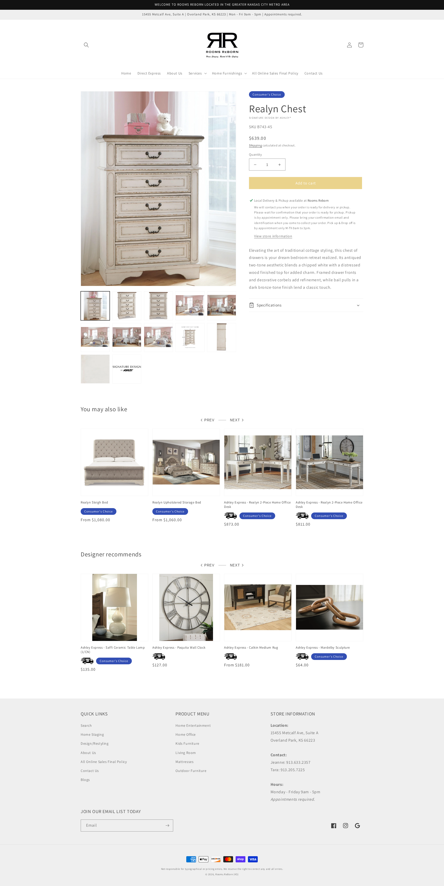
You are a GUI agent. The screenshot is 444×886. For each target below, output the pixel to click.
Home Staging (92, 734)
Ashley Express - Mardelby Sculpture (323, 648)
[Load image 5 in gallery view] (221, 305)
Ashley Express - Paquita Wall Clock (179, 648)
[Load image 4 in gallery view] (190, 305)
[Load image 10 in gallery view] (221, 337)
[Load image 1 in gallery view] (95, 305)
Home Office (185, 734)
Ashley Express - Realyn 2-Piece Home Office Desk (257, 504)
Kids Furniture (187, 743)
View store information (273, 236)
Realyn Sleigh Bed (94, 502)
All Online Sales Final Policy (104, 761)
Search (86, 725)
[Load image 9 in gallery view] (190, 337)
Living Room (185, 752)
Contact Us (90, 770)
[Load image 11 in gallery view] (95, 369)
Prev (209, 420)
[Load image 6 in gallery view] (95, 337)
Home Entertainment (193, 725)
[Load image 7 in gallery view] (126, 337)
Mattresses (184, 761)
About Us (88, 752)
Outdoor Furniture (190, 770)
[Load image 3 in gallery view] (158, 305)
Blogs (85, 779)
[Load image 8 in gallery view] (158, 337)
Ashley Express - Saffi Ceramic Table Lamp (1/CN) (113, 650)
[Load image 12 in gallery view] (126, 369)
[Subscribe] (167, 825)
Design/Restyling (95, 743)
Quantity (255, 154)
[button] (86, 45)
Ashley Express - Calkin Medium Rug (251, 648)
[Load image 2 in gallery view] (126, 305)
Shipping (255, 145)
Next (235, 420)
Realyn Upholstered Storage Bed (176, 502)
